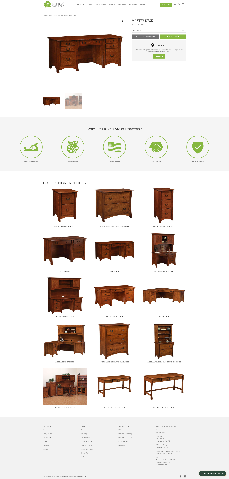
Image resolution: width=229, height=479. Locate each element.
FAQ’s (120, 430)
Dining (90, 4)
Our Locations (85, 438)
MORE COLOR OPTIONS (145, 36)
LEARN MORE (159, 56)
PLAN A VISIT (166, 5)
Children (122, 4)
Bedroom (80, 4)
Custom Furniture (87, 449)
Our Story (84, 434)
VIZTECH (83, 476)
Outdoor (133, 4)
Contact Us (84, 453)
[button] (123, 21)
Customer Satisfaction (125, 438)
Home (45, 16)
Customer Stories (86, 441)
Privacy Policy (64, 476)
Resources (122, 445)
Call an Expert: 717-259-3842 (212, 473)
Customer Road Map (125, 434)
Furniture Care (123, 441)
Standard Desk (62, 16)
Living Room (101, 4)
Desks (55, 16)
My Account (85, 457)
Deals (142, 4)
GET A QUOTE (173, 36)
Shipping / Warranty (87, 445)
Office (112, 4)
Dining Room (47, 434)
